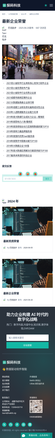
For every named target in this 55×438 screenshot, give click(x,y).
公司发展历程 (13, 14)
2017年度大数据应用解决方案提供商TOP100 (27, 150)
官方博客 (5, 380)
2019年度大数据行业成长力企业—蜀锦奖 (25, 116)
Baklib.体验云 (35, 380)
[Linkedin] (30, 424)
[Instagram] (23, 424)
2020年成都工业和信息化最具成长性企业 (25, 107)
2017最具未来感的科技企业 (19, 155)
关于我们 (5, 390)
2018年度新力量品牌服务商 (19, 131)
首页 (3, 14)
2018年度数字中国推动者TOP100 (21, 140)
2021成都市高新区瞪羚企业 (19, 97)
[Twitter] (4, 424)
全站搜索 (27, 345)
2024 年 (23, 14)
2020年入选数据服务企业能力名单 (22, 112)
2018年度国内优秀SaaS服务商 (20, 136)
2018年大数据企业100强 (17, 145)
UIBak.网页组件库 (37, 383)
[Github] (11, 424)
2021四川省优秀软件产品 (18, 87)
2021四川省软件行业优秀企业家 (21, 92)
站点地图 (5, 383)
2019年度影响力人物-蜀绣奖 (19, 121)
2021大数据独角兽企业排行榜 (20, 102)
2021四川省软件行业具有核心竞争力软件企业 (27, 83)
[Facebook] (17, 424)
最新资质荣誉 (11, 241)
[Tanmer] (11, 362)
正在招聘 (5, 387)
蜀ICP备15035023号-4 (37, 430)
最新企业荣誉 (34, 14)
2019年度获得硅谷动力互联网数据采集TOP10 (27, 126)
